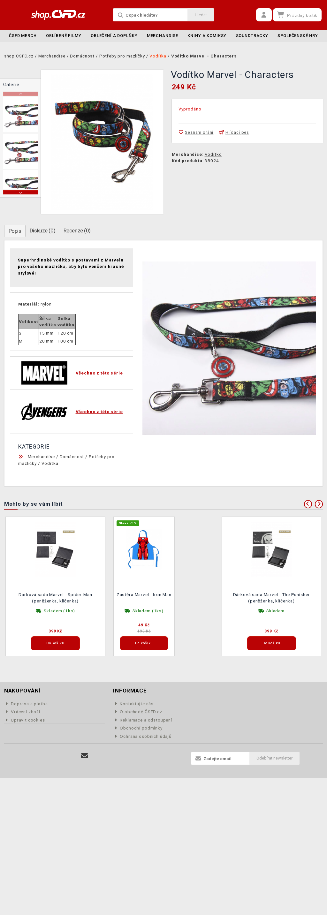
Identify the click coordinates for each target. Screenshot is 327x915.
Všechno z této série (99, 372)
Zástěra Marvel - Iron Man (144, 594)
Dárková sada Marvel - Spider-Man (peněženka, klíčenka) (55, 597)
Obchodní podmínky (141, 727)
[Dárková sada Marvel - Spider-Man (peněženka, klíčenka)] (55, 548)
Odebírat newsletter (274, 758)
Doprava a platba (29, 703)
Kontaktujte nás (137, 703)
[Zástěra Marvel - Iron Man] (144, 548)
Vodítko (213, 154)
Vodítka (50, 463)
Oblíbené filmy (63, 35)
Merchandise (162, 35)
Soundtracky (252, 35)
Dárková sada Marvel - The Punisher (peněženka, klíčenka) (271, 597)
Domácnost (72, 456)
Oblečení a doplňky (114, 35)
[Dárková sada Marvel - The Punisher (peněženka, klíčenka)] (271, 548)
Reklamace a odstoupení (146, 719)
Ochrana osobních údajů (146, 736)
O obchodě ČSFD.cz (141, 711)
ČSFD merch (23, 35)
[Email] (84, 756)
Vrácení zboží (25, 711)
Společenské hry (298, 35)
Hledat (201, 14)
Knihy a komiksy (206, 35)
